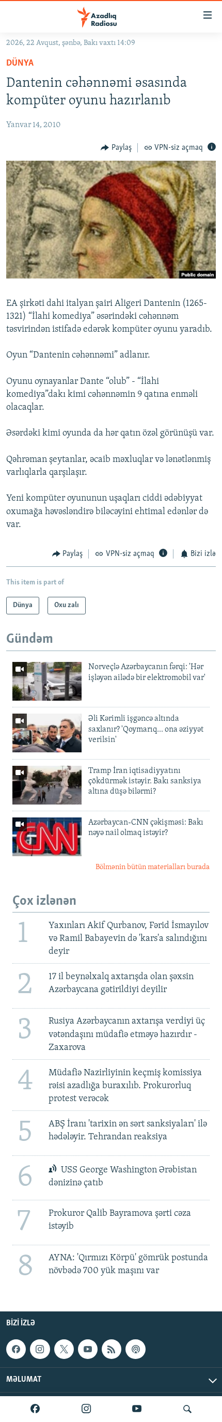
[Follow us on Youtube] (88, 1349)
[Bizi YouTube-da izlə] (137, 1409)
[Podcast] (135, 1349)
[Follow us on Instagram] (40, 1349)
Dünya (20, 63)
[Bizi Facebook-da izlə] (35, 1409)
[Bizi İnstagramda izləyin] (86, 1409)
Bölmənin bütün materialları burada (153, 867)
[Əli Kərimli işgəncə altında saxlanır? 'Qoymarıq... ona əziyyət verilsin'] (47, 733)
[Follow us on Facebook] (16, 1349)
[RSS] (111, 1349)
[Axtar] (187, 1409)
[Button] (116, 147)
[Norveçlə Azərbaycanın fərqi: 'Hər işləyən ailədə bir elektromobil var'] (47, 681)
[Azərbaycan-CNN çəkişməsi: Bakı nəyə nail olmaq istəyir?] (47, 836)
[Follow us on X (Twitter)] (64, 1349)
